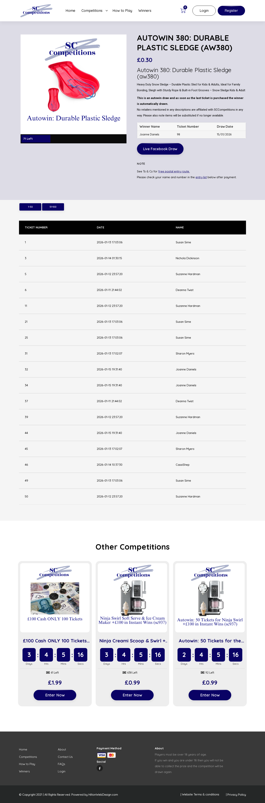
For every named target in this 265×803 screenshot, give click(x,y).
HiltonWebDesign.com (103, 794)
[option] (73, 88)
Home (70, 10)
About (62, 749)
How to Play (122, 10)
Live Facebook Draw (160, 149)
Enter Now (55, 695)
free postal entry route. (174, 171)
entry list (201, 177)
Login (204, 10)
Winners (144, 10)
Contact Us (65, 757)
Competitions (91, 10)
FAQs (61, 764)
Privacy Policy (236, 794)
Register (231, 10)
